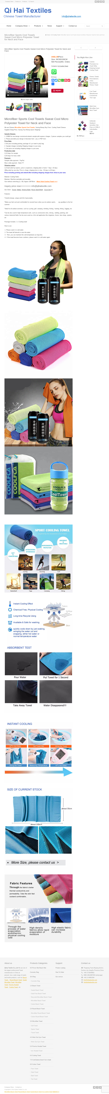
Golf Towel (34, 1025)
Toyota (14, 190)
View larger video (27, 99)
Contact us (18, 1)
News (49, 26)
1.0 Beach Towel (35, 986)
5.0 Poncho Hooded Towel (38, 1046)
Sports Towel (35, 1029)
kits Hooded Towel (36, 1051)
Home (9, 26)
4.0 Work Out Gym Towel (38, 1037)
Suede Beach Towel (37, 990)
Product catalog (60, 968)
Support (59, 26)
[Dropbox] (103, 2)
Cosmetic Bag (34, 972)
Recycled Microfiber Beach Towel (41, 997)
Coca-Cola (47, 190)
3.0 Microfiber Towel (36, 1021)
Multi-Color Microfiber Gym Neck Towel (94, 108)
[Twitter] (96, 2)
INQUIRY (58, 90)
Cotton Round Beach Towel (39, 1016)
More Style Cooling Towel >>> (47, 181)
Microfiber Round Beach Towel (40, 1013)
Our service (59, 976)
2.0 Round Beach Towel (37, 1008)
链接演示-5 (56, 1092)
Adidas (19, 190)
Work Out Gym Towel (37, 1042)
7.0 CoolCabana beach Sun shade (40, 1060)
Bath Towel (34, 1075)
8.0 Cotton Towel (35, 1064)
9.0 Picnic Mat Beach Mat (38, 968)
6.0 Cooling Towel (63, 66)
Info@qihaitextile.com (90, 980)
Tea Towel (34, 1079)
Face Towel (34, 1068)
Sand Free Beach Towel (38, 993)
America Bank (26, 190)
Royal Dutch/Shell (37, 190)
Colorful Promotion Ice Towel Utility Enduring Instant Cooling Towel (95, 66)
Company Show (9, 1)
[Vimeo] (101, 2)
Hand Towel (34, 1072)
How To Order (60, 972)
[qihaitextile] (42, 19)
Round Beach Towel (16, 980)
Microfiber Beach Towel (38, 1000)
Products (24, 1)
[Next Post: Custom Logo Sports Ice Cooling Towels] (95, 48)
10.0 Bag (33, 976)
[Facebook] (98, 2)
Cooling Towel (13, 987)
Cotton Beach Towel (37, 1004)
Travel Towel (35, 1032)
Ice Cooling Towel (47, 1092)
